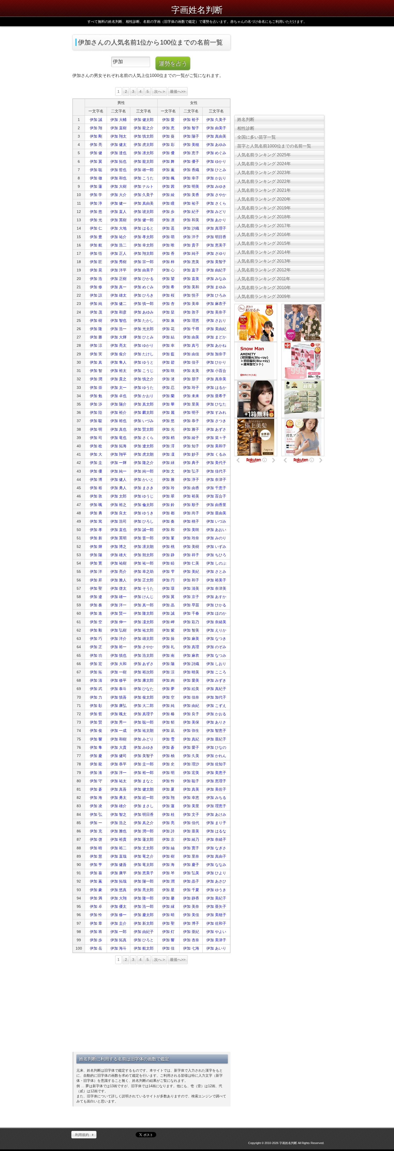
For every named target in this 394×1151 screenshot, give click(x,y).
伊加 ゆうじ (144, 496)
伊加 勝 (96, 337)
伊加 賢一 (118, 613)
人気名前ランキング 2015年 (264, 243)
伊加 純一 (118, 471)
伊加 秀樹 (118, 262)
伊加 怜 (168, 781)
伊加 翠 (168, 496)
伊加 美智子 (216, 262)
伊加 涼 (96, 345)
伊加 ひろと (144, 940)
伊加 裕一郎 (144, 772)
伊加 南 (168, 655)
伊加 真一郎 (144, 605)
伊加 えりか (216, 630)
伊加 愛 (168, 119)
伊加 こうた (144, 178)
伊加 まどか (216, 337)
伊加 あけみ (216, 814)
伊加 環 (168, 588)
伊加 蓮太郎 (144, 839)
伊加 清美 (191, 588)
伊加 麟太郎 (144, 412)
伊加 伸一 (118, 622)
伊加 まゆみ (216, 287)
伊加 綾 (168, 195)
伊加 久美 (191, 756)
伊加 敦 (96, 496)
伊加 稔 (96, 446)
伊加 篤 (96, 521)
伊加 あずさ (216, 429)
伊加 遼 (96, 597)
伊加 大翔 (118, 898)
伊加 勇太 (118, 797)
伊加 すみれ (216, 412)
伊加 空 (96, 622)
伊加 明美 (191, 186)
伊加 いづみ (144, 421)
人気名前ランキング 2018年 (264, 217)
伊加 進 (96, 613)
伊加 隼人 (118, 362)
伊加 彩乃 (191, 622)
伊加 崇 (96, 387)
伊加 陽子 (191, 136)
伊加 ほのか (216, 613)
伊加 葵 (168, 136)
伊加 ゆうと (144, 362)
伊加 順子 (191, 505)
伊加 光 (96, 220)
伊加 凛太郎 (144, 153)
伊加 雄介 (118, 806)
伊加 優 (168, 153)
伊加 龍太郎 (144, 161)
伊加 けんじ (144, 597)
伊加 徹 (96, 178)
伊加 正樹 (118, 278)
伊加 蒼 (168, 747)
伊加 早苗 (191, 605)
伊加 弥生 (191, 730)
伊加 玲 (168, 488)
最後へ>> (177, 91)
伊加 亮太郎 (144, 890)
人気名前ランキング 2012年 (264, 270)
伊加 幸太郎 (144, 245)
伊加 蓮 (96, 186)
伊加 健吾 (118, 864)
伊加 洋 (96, 571)
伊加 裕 (96, 488)
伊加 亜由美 (216, 513)
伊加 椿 (168, 714)
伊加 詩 (168, 831)
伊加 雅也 (118, 831)
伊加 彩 (168, 144)
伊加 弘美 (191, 873)
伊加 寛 (96, 563)
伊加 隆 (96, 329)
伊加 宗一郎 (144, 262)
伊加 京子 (191, 597)
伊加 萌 (168, 237)
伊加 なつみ (216, 655)
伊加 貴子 (191, 245)
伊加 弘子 (191, 471)
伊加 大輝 (118, 337)
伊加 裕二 (118, 848)
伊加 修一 (118, 915)
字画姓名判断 (197, 9)
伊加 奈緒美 (216, 622)
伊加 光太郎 (144, 329)
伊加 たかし (144, 320)
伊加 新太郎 (144, 923)
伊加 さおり (216, 320)
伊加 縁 (168, 906)
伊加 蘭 (168, 396)
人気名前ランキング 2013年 (264, 261)
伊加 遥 (168, 228)
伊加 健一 (118, 203)
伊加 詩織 (191, 664)
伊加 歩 (168, 211)
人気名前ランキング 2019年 (264, 208)
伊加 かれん (216, 756)
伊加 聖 (96, 588)
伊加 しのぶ (216, 563)
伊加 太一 (118, 387)
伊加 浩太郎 (144, 655)
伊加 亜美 (191, 831)
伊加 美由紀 (216, 329)
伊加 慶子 (191, 864)
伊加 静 (168, 555)
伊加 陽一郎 (144, 881)
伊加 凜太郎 (144, 622)
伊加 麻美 (191, 638)
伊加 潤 (96, 379)
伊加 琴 (168, 873)
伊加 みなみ (216, 278)
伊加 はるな (216, 831)
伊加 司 (96, 438)
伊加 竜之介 (144, 856)
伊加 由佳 (191, 354)
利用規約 (82, 1135)
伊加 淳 (96, 203)
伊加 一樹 (118, 672)
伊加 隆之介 (144, 462)
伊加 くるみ (216, 454)
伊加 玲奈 (191, 538)
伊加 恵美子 (216, 245)
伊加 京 (168, 839)
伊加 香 (168, 253)
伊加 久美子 (216, 119)
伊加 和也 (118, 178)
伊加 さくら (216, 203)
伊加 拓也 (118, 161)
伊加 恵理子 (216, 781)
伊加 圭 (96, 462)
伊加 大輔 (118, 119)
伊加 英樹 (118, 220)
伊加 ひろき (144, 295)
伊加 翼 (96, 161)
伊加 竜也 (118, 438)
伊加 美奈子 (216, 312)
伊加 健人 (118, 479)
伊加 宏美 (191, 772)
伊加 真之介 (144, 823)
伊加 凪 (168, 730)
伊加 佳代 (191, 823)
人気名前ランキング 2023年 (264, 172)
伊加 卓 (96, 906)
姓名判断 (245, 119)
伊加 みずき (216, 680)
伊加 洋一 (118, 605)
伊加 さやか (216, 195)
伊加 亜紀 (191, 931)
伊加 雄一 (118, 597)
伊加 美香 (191, 195)
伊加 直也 (118, 529)
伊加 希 (168, 287)
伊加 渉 (96, 404)
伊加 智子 (191, 128)
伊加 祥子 (191, 555)
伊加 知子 (191, 446)
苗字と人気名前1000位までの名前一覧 (274, 146)
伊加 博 (96, 479)
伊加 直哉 (118, 856)
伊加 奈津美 (216, 588)
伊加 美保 (191, 722)
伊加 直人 (118, 211)
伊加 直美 (191, 278)
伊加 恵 (168, 128)
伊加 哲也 (118, 170)
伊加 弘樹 (118, 630)
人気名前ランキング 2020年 (264, 199)
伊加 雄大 (118, 555)
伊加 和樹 (118, 739)
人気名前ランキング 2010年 (264, 287)
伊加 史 (168, 764)
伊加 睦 (168, 563)
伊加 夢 (168, 689)
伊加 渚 (168, 379)
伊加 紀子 (191, 211)
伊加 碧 (168, 362)
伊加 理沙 (191, 764)
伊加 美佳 (191, 915)
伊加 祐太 (118, 781)
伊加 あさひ (216, 881)
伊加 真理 (191, 647)
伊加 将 (96, 931)
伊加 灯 (168, 931)
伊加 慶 (96, 756)
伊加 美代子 (216, 462)
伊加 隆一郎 (144, 898)
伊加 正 (96, 647)
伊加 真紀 (191, 739)
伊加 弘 (96, 814)
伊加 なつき (216, 638)
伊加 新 (96, 538)
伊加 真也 (118, 429)
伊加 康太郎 (144, 680)
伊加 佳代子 (216, 471)
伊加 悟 (96, 253)
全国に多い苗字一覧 (256, 137)
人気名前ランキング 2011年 (263, 278)
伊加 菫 (168, 538)
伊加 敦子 (191, 312)
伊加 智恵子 (216, 730)
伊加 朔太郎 (144, 555)
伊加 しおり (216, 664)
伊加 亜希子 (216, 396)
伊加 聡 (96, 170)
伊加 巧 (96, 638)
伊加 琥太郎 (144, 211)
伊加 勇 (96, 513)
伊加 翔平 (118, 454)
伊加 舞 (168, 161)
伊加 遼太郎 (144, 446)
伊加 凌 (96, 806)
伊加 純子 (191, 253)
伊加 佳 (168, 948)
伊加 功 (96, 655)
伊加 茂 (96, 312)
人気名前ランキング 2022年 (264, 181)
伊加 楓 (168, 178)
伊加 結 (168, 337)
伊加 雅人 (118, 580)
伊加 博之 (118, 546)
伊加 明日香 (216, 237)
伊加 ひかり (216, 362)
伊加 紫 (168, 630)
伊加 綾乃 (191, 839)
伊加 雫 (168, 571)
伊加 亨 (96, 864)
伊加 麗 (168, 412)
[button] (83, 1134)
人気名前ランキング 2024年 (264, 163)
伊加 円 (168, 580)
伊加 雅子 (191, 429)
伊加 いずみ (216, 546)
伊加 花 (168, 329)
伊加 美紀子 (216, 898)
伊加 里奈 (191, 856)
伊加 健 (96, 153)
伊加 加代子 (216, 697)
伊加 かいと (144, 479)
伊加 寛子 (191, 848)
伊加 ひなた (216, 404)
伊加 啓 (96, 839)
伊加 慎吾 (118, 697)
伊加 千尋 (191, 329)
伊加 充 (96, 831)
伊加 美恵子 (216, 772)
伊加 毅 (96, 630)
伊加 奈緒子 (216, 839)
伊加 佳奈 (191, 697)
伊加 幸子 (191, 178)
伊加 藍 (168, 354)
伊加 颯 (96, 505)
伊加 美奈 (191, 906)
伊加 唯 (168, 245)
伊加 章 (96, 923)
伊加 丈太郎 (144, 848)
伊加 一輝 (118, 462)
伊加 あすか (216, 597)
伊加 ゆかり (216, 161)
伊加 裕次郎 (144, 672)
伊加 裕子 (191, 119)
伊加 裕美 (191, 496)
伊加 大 (96, 454)
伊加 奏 (168, 521)
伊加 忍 (168, 387)
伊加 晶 (168, 605)
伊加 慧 (96, 856)
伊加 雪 (168, 739)
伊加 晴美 (191, 672)
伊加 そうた (144, 588)
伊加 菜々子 (216, 438)
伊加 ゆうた (144, 387)
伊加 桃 (168, 546)
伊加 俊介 (118, 354)
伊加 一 (96, 823)
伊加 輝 (96, 546)
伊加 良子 (191, 714)
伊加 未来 (191, 396)
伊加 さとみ (216, 571)
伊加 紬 (168, 848)
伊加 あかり (216, 220)
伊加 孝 (96, 529)
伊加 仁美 (191, 563)
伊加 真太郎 (144, 404)
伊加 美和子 (216, 446)
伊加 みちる (216, 797)
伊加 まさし (144, 806)
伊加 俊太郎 (144, 697)
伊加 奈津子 (216, 479)
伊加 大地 (118, 228)
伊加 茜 (168, 186)
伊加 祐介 (118, 237)
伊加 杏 (168, 303)
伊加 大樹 (118, 186)
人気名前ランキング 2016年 (264, 234)
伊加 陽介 (118, 404)
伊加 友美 (191, 370)
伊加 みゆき (216, 186)
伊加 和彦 (118, 312)
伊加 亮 (96, 144)
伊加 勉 (96, 396)
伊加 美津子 (216, 940)
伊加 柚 (168, 756)
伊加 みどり (216, 211)
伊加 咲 (168, 370)
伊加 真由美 (216, 136)
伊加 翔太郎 (144, 253)
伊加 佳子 (191, 362)
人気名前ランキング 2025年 (264, 155)
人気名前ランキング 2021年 (264, 190)
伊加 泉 (168, 320)
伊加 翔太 (118, 136)
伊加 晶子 (191, 881)
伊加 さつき (216, 421)
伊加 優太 (118, 906)
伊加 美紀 (191, 571)
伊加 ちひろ (216, 555)
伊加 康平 (118, 873)
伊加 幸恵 (191, 797)
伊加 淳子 (191, 479)
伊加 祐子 (191, 203)
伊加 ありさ (216, 722)
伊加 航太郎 (144, 948)
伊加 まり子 (216, 823)
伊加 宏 (96, 664)
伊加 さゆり (216, 253)
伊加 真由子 (216, 856)
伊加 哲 (96, 714)
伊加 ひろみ (216, 295)
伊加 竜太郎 (144, 864)
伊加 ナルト (144, 186)
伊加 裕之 (118, 505)
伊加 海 (96, 797)
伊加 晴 (96, 848)
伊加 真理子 (216, 228)
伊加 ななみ (216, 864)
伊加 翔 (96, 128)
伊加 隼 (96, 747)
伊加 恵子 (191, 153)
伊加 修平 (118, 680)
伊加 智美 (191, 630)
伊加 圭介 (118, 923)
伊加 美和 (191, 287)
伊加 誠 (96, 119)
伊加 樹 (96, 320)
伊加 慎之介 (144, 379)
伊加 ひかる (144, 278)
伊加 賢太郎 (144, 429)
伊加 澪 (168, 446)
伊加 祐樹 (118, 563)
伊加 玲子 (191, 387)
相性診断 (245, 128)
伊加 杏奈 (191, 940)
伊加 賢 (96, 722)
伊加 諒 (96, 295)
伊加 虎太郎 (144, 144)
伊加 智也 (118, 320)
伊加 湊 (96, 772)
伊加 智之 (118, 814)
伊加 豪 (96, 890)
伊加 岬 (168, 622)
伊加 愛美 (191, 680)
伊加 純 (96, 303)
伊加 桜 (168, 295)
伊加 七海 (191, 948)
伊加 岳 (96, 948)
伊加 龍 (96, 764)
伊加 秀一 (118, 722)
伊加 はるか (216, 387)
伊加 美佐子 (216, 789)
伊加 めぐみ (216, 153)
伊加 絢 (168, 680)
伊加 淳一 (118, 772)
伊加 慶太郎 (144, 915)
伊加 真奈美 (216, 379)
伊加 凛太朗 (144, 546)
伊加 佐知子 (216, 764)
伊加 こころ (216, 672)
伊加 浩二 (118, 245)
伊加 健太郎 (144, 119)
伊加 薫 (168, 170)
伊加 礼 (168, 647)
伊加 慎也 (118, 655)
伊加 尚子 (191, 513)
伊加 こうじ (144, 370)
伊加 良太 (118, 513)
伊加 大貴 (118, 747)
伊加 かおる (216, 714)
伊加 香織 (191, 170)
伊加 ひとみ (216, 170)
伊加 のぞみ (216, 647)
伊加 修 (96, 287)
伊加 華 (168, 404)
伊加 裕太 (118, 370)
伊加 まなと (144, 781)
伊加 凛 (168, 220)
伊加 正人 (118, 253)
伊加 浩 (96, 278)
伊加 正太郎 (144, 580)
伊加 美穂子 (216, 915)
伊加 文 (168, 471)
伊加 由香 (191, 488)
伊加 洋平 (118, 270)
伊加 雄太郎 (144, 638)
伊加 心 (168, 270)
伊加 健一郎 (144, 220)
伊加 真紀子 (216, 689)
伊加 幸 (168, 345)
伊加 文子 (191, 814)
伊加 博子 (191, 923)
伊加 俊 (96, 730)
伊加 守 (96, 781)
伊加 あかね (216, 345)
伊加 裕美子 (216, 580)
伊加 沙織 (191, 228)
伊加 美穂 (191, 144)
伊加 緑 (168, 462)
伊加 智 (96, 370)
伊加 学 (96, 195)
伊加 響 (96, 739)
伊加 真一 (118, 287)
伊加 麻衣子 (216, 303)
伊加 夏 (168, 789)
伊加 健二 (118, 303)
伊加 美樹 (191, 546)
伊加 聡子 (191, 781)
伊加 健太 (118, 144)
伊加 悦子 (191, 295)
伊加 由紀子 (216, 270)
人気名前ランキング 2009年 (264, 296)
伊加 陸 (96, 412)
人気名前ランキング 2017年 (264, 225)
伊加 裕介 (118, 412)
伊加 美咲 (191, 529)
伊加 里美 (191, 404)
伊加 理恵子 (216, 806)
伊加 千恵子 (216, 488)
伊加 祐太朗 (144, 730)
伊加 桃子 (191, 521)
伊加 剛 (96, 136)
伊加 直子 (191, 270)
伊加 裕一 (118, 647)
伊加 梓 (168, 262)
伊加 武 (96, 689)
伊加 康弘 (118, 705)
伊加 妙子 (191, 454)
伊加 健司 (118, 756)
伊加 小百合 (216, 370)
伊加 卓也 (118, 396)
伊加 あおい (216, 529)
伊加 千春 (191, 613)
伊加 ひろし (144, 521)
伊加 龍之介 (144, 128)
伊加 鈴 (168, 505)
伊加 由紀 (191, 705)
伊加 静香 (191, 898)
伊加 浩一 (118, 329)
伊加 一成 (118, 730)
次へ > (159, 91)
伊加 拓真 (118, 940)
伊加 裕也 (118, 421)
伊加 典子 (191, 462)
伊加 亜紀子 (216, 739)
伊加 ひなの (216, 747)
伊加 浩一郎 (144, 906)
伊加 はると (144, 228)
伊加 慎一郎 (144, 303)
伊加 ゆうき (144, 513)
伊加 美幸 (191, 303)
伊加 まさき (144, 488)
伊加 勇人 (118, 488)
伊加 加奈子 (216, 354)
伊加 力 (96, 697)
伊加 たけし (144, 354)
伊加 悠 (96, 211)
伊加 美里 (191, 806)
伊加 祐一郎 (144, 563)
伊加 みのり (216, 538)
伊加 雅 (168, 479)
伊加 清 (96, 680)
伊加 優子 (191, 161)
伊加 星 (168, 890)
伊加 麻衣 (191, 655)
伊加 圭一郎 (144, 764)
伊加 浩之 (118, 823)
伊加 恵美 (191, 262)
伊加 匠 (96, 262)
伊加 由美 (191, 337)
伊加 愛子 (191, 747)
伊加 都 (168, 513)
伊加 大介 (118, 195)
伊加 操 (168, 638)
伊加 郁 (168, 722)
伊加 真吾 (118, 789)
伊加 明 (96, 429)
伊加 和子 (191, 580)
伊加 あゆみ (216, 144)
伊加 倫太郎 (144, 505)
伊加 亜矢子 (216, 906)
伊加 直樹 (118, 128)
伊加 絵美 (191, 689)
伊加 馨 (168, 898)
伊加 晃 (96, 270)
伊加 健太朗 (144, 789)
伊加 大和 (118, 664)
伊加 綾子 (191, 438)
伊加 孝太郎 (144, 237)
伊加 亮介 (118, 571)
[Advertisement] (151, 1008)
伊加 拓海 (118, 446)
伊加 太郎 (118, 496)
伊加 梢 (168, 438)
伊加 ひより (216, 873)
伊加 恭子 (191, 421)
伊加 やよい (216, 931)
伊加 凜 (168, 454)
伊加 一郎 (118, 931)
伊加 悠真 (118, 890)
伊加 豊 (96, 237)
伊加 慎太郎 (144, 136)
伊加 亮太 (118, 345)
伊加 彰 (96, 705)
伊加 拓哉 (118, 881)
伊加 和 (168, 529)
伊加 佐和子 (216, 923)
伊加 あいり (216, 948)
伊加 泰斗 (118, 689)
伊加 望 (168, 278)
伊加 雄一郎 (144, 170)
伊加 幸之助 (144, 571)
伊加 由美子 (216, 128)
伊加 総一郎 (144, 797)
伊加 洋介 (118, 638)
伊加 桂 (168, 814)
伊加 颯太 (118, 714)
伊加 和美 (191, 220)
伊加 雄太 (118, 295)
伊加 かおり (216, 178)
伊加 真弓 (191, 345)
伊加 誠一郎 (144, 529)
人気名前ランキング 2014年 (264, 252)
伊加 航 (96, 245)
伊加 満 (96, 898)
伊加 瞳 (168, 203)
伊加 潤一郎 (144, 831)
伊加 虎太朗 (144, 454)
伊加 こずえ (216, 705)
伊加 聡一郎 (144, 722)
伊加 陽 (96, 555)
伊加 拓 (96, 672)
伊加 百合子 (216, 496)
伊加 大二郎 (144, 705)
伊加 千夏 (191, 890)
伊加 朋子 (191, 379)
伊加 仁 (96, 228)
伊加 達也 (118, 153)
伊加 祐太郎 (144, 630)
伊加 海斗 (118, 948)
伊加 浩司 (118, 521)
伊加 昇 (96, 580)
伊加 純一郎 (144, 471)
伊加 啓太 (118, 588)
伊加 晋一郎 (144, 538)
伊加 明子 (191, 412)
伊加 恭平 (118, 764)
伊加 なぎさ (216, 848)
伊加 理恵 (191, 320)
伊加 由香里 (216, 505)
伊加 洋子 (191, 237)
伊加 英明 (118, 538)
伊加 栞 (168, 312)
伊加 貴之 (118, 379)
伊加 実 (96, 354)
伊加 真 (96, 362)
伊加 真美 (191, 789)
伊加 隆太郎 (144, 613)
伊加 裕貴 (118, 839)
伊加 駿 (96, 421)
